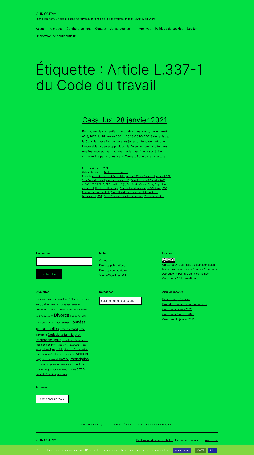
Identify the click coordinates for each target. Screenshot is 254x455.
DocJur (192, 28)
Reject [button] (212, 450)
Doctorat (65, 323)
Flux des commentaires (113, 270)
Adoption (57, 299)
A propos (56, 28)
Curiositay (46, 14)
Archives (145, 28)
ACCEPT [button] (200, 450)
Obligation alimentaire (67, 354)
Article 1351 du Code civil (140, 176)
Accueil (41, 28)
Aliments (68, 299)
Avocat (41, 304)
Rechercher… (44, 253)
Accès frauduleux (44, 299)
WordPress (211, 440)
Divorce (61, 315)
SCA (99, 196)
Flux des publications (112, 265)
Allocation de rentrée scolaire (108, 176)
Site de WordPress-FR (112, 275)
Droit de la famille (61, 335)
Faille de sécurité (46, 344)
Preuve (65, 364)
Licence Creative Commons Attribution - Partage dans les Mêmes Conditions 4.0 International (189, 274)
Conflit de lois (62, 309)
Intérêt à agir (154, 188)
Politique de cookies (169, 28)
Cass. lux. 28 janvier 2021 (124, 120)
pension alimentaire (49, 359)
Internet (46, 349)
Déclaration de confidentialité (56, 36)
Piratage (63, 359)
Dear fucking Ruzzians (176, 299)
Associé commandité (117, 180)
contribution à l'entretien (78, 310)
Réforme (72, 370)
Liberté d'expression (76, 349)
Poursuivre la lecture (151, 156)
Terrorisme (62, 374)
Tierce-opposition (154, 196)
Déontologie (81, 340)
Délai (150, 184)
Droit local (68, 340)
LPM (56, 354)
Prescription (79, 359)
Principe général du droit (96, 192)
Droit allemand (69, 329)
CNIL (57, 305)
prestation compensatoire (48, 364)
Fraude (83, 345)
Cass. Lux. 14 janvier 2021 (178, 319)
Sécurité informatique (46, 374)
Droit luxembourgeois (116, 172)
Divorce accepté (78, 316)
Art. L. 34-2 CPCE (82, 300)
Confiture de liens (78, 28)
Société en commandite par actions (123, 196)
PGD (164, 188)
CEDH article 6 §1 (115, 184)
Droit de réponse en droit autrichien (184, 304)
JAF (53, 349)
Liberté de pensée (44, 354)
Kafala (59, 349)
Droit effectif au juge (106, 188)
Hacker (38, 349)
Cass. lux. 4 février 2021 (177, 309)
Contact (100, 28)
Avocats (51, 305)
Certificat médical (136, 184)
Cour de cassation (44, 316)
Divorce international (48, 322)
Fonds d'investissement (133, 188)
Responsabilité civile (55, 369)
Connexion (106, 260)
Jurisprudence (120, 28)
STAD (81, 369)
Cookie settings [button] (182, 450)
